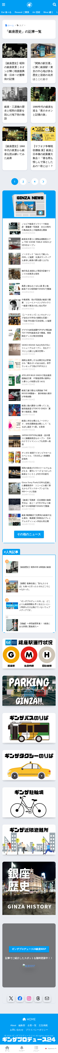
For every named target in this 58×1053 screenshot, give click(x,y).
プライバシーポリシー (37, 1030)
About (13, 1025)
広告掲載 (43, 1025)
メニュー (36, 1051)
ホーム (7, 1051)
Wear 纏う (48, 12)
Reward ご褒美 (22, 12)
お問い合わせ (16, 1030)
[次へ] (43, 181)
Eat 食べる (6, 12)
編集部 (21, 1025)
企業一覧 (32, 1025)
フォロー (22, 1051)
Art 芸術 (36, 12)
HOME (31, 1019)
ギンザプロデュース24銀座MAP (29, 949)
